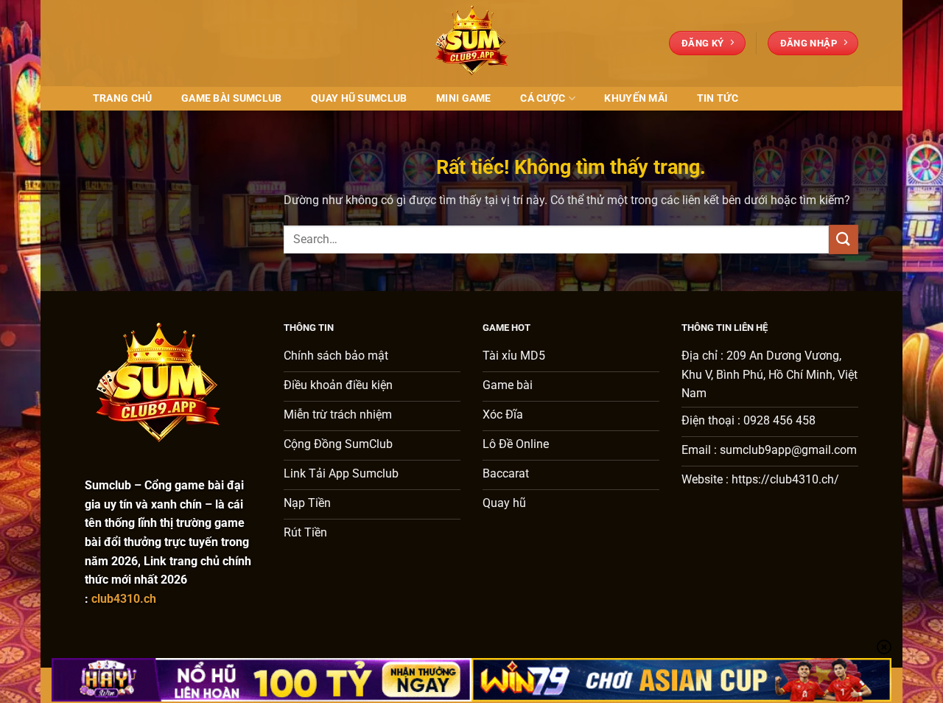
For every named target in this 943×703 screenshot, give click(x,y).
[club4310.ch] (471, 43)
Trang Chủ (123, 98)
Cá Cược (542, 98)
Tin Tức (717, 98)
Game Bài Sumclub (231, 98)
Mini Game (463, 98)
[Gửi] (843, 239)
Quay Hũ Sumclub (359, 98)
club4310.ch (123, 599)
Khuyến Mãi (635, 98)
